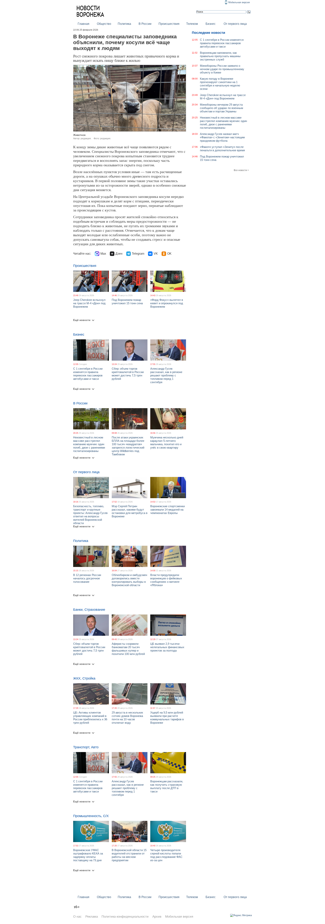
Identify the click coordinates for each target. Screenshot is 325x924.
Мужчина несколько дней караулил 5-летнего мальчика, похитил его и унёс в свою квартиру (166, 442)
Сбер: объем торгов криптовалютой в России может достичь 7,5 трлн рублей (128, 373)
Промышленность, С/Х (91, 816)
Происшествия (169, 23)
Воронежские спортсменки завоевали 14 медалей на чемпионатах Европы (167, 510)
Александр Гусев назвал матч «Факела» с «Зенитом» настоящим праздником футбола (222, 137)
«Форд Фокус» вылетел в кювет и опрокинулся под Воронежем (166, 303)
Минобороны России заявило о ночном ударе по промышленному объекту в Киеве (222, 69)
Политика (124, 23)
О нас (77, 916)
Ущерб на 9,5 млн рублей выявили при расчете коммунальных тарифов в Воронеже (167, 717)
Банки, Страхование (89, 609)
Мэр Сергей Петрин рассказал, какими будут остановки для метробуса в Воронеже (129, 511)
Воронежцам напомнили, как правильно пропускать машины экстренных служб (220, 56)
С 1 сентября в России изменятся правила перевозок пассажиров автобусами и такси (88, 373)
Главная (83, 23)
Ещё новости (81, 320)
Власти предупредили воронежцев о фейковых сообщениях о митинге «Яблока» (166, 580)
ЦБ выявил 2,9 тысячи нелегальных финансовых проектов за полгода (167, 647)
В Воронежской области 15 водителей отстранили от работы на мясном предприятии (129, 855)
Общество (104, 23)
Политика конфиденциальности (125, 916)
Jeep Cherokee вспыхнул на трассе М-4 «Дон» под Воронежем (89, 303)
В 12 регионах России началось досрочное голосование (87, 578)
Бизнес (211, 23)
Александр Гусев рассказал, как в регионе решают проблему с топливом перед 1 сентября (166, 375)
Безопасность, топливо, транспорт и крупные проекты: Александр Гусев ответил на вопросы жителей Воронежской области (90, 515)
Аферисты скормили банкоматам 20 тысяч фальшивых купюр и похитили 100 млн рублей (128, 648)
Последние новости (208, 33)
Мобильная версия (239, 2)
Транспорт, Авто (86, 747)
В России (145, 23)
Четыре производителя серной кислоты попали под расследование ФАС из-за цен (166, 855)
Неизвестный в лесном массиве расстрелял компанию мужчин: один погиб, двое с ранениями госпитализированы (89, 444)
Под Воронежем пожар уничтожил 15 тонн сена (127, 301)
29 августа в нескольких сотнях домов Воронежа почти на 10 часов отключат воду (127, 717)
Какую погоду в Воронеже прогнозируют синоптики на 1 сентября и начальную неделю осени (220, 83)
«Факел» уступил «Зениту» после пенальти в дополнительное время (222, 148)
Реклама (91, 916)
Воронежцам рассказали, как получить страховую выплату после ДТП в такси (166, 786)
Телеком (192, 23)
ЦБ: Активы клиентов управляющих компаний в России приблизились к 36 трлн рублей (90, 717)
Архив (156, 916)
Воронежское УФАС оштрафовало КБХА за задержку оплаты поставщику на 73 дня (88, 855)
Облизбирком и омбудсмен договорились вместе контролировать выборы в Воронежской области (129, 580)
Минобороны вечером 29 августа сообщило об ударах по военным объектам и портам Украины (221, 108)
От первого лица (235, 23)
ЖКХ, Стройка (84, 678)
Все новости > (241, 170)
